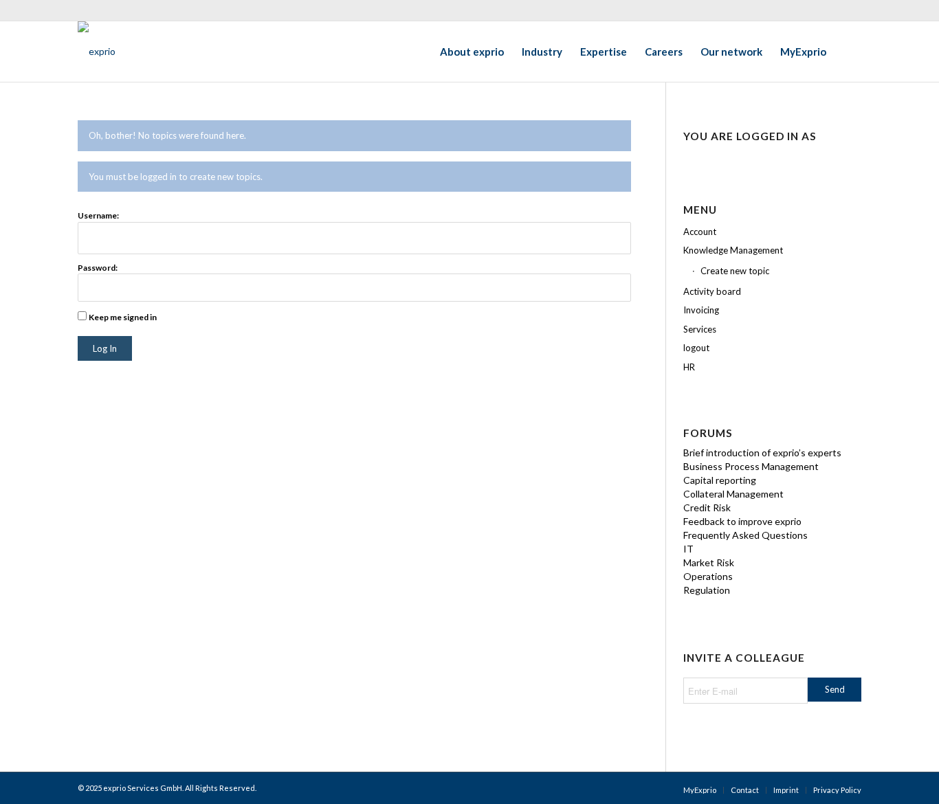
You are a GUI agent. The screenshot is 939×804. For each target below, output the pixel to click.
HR (689, 366)
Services (699, 329)
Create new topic (734, 270)
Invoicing (701, 309)
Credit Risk (707, 507)
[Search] (848, 51)
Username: (98, 215)
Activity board (712, 291)
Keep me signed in (123, 317)
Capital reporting (719, 480)
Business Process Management (751, 466)
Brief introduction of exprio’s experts (762, 452)
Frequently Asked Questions (745, 535)
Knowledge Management (733, 250)
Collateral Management (733, 494)
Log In (105, 348)
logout (696, 347)
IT (688, 549)
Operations (708, 576)
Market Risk (708, 562)
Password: (98, 268)
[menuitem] (472, 51)
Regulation (706, 590)
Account (699, 231)
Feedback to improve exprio (742, 521)
